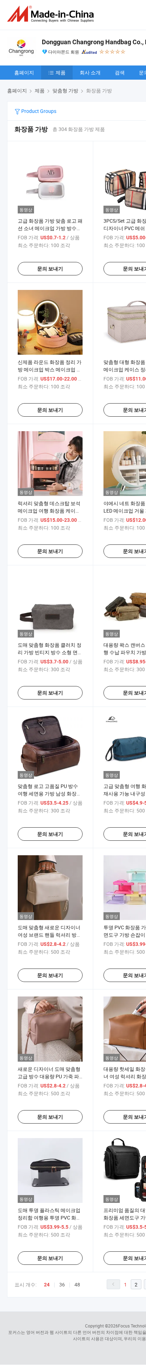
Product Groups (38, 111)
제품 (61, 72)
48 (77, 1284)
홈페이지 (24, 72)
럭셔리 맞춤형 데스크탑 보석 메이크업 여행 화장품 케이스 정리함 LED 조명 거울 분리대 (49, 510)
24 (47, 1284)
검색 (120, 72)
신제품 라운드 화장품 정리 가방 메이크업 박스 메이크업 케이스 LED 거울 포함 (50, 369)
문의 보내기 (50, 269)
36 (62, 1284)
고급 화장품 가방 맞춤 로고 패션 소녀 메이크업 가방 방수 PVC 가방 (50, 228)
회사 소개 (90, 72)
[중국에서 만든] (51, 14)
